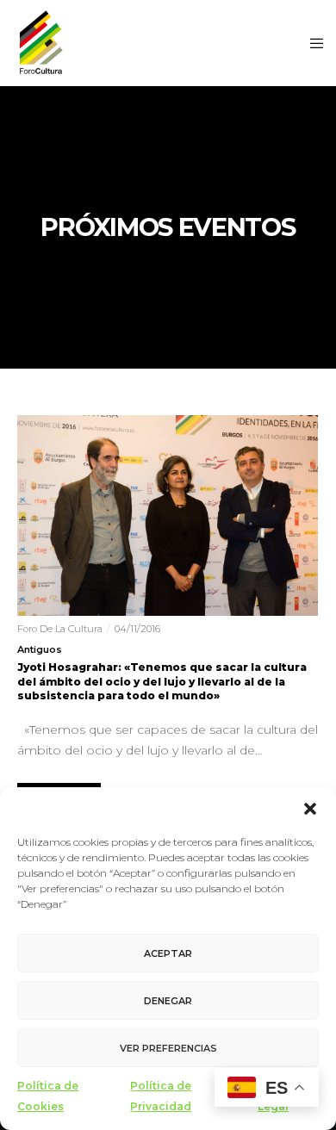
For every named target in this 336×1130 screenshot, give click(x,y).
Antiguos (39, 649)
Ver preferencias (168, 1048)
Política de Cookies (47, 1096)
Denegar (168, 1001)
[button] (310, 808)
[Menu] (311, 43)
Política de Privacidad (160, 1096)
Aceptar (168, 953)
